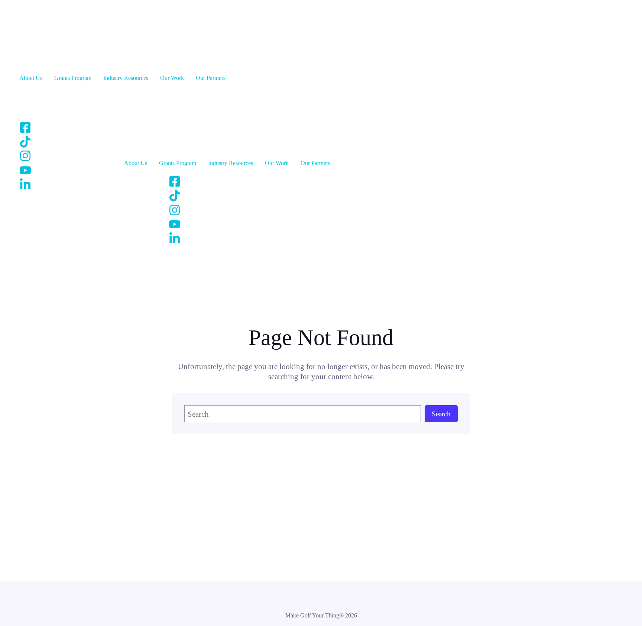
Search (441, 414)
